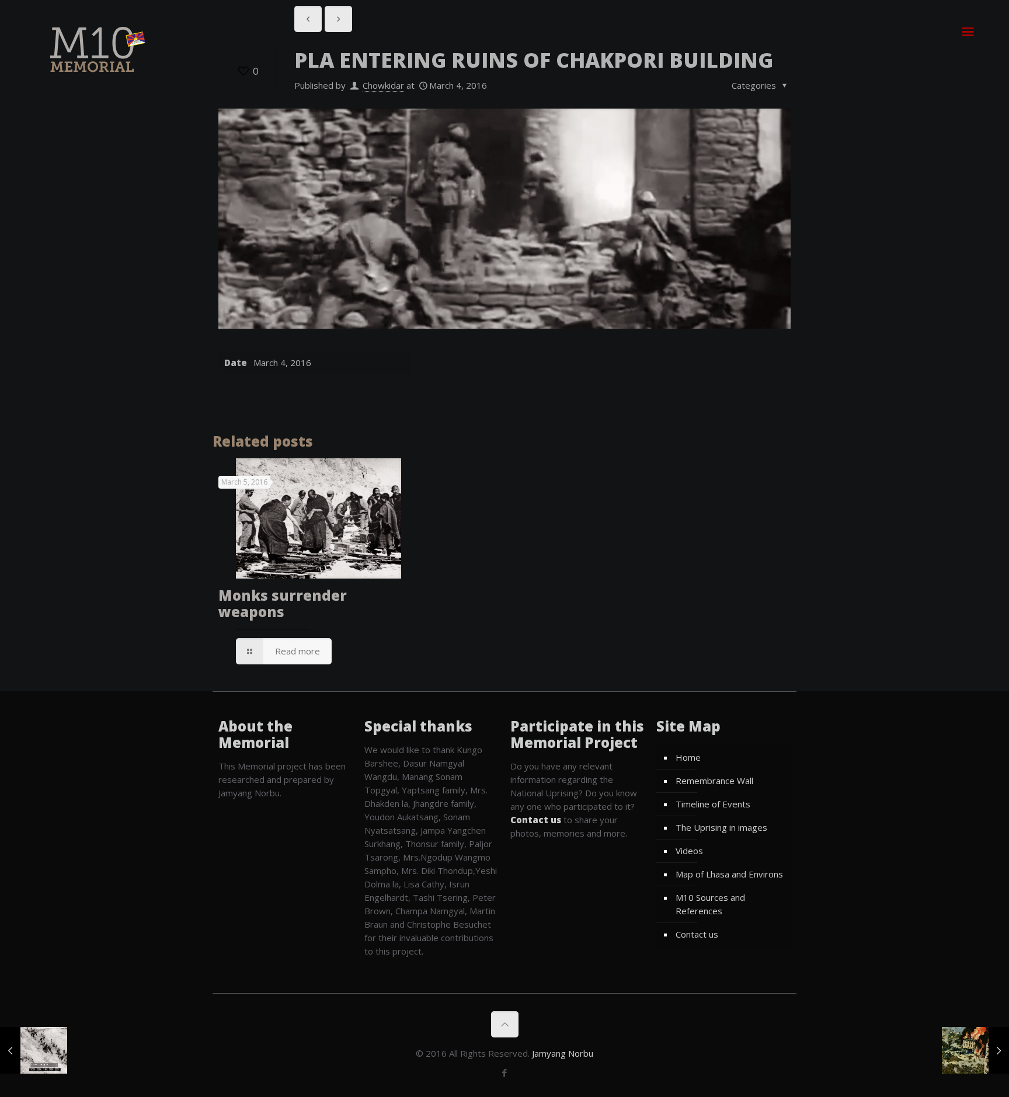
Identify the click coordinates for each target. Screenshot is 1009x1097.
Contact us (697, 934)
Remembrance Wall (714, 780)
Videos (689, 850)
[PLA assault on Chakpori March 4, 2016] (33, 1050)
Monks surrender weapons (282, 603)
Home (688, 757)
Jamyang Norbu (562, 1053)
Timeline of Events (713, 804)
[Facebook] (505, 1072)
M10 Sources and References (710, 904)
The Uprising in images (721, 827)
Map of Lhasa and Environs (729, 874)
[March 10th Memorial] (95, 49)
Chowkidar (383, 85)
